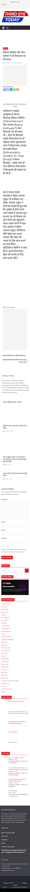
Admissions (4, 604)
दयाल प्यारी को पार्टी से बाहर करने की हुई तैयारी (15, 474)
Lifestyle (3, 653)
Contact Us (4, 836)
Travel (3, 686)
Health (3, 642)
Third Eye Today (19, 63)
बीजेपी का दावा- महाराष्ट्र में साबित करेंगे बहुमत (14, 427)
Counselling (4, 617)
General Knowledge (6, 639)
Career (3, 615)
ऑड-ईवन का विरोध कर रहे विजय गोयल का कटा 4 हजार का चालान (15, 361)
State (2, 675)
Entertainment (5, 628)
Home (3, 843)
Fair (2, 634)
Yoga (2, 691)
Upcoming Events (6, 689)
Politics (5, 48)
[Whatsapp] (14, 89)
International (4, 648)
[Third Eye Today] (3, 28)
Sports (3, 672)
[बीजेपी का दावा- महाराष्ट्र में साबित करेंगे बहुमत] (13, 407)
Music (2, 656)
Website (4, 538)
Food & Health (5, 637)
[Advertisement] (15, 75)
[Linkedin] (11, 89)
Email (3, 530)
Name (3, 522)
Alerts (2, 606)
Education (4, 626)
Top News (4, 683)
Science (3, 670)
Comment (5, 499)
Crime (2, 620)
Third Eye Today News (7, 680)
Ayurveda (3, 609)
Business (3, 612)
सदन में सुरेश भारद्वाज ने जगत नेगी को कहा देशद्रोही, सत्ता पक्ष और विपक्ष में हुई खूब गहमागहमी (14, 459)
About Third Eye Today (8, 832)
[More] (17, 89)
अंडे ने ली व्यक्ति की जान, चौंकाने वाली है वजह (14, 355)
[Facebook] (4, 89)
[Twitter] (7, 89)
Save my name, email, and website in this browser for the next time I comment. (14, 551)
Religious (3, 667)
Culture (3, 623)
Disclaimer (4, 839)
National (3, 659)
